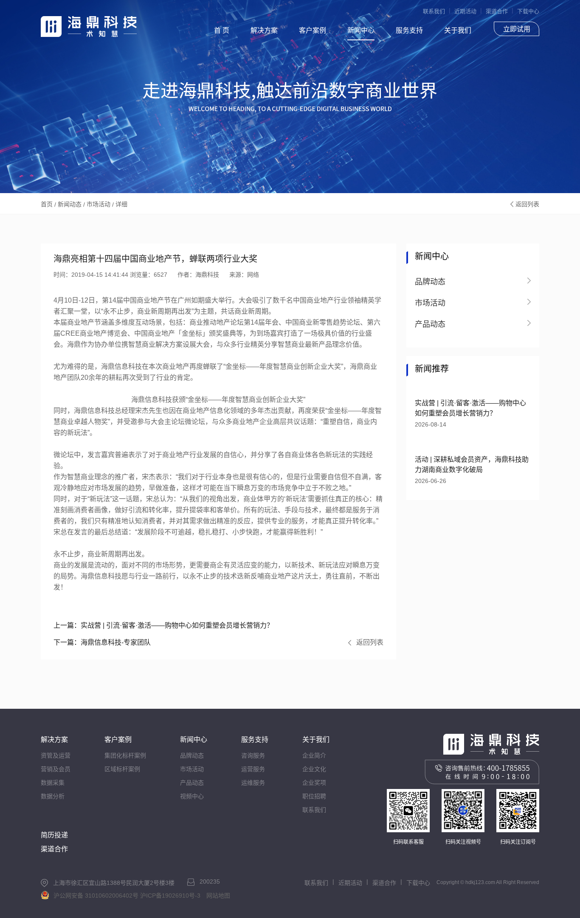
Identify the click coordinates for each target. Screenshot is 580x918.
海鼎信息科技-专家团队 (102, 642)
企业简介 (314, 755)
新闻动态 (70, 204)
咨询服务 (253, 755)
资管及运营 (55, 755)
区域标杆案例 (122, 769)
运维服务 (253, 782)
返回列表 (527, 204)
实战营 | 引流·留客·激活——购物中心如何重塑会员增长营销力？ (163, 625)
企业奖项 (314, 782)
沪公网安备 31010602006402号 (95, 895)
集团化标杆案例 (125, 755)
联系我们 (434, 11)
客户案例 (312, 30)
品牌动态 (192, 755)
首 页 (221, 30)
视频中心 (192, 796)
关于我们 (457, 30)
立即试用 (516, 29)
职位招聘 (314, 796)
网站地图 (218, 895)
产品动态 (192, 782)
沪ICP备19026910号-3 (170, 895)
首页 (47, 204)
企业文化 (314, 769)
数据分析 (53, 796)
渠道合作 (497, 11)
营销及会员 (55, 769)
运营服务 (253, 769)
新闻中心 (360, 30)
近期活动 (465, 11)
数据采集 (53, 782)
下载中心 (528, 11)
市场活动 (98, 204)
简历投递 (54, 835)
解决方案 (264, 30)
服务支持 (409, 30)
